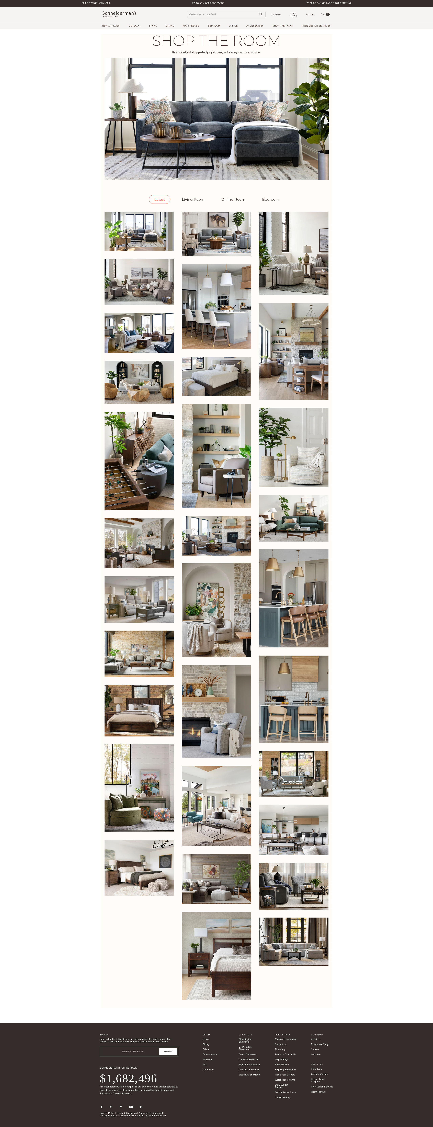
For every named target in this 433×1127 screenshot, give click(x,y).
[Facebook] (101, 1107)
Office (233, 25)
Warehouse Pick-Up (285, 1080)
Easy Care (316, 1069)
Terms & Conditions (127, 1113)
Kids (205, 1064)
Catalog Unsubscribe (285, 1039)
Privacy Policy (107, 1113)
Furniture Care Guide (285, 1054)
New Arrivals (111, 25)
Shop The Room (282, 25)
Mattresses (191, 25)
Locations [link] (246, 1034)
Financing (280, 1049)
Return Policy (282, 1064)
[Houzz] (141, 1107)
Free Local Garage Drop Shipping (328, 3)
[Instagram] (111, 1107)
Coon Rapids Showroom (245, 1048)
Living (153, 25)
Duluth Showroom (248, 1054)
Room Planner (318, 1092)
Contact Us (281, 1044)
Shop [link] (206, 1034)
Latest (159, 199)
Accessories (255, 25)
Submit (168, 1051)
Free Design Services (96, 3)
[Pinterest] (120, 1107)
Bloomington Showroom (245, 1040)
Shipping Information (285, 1069)
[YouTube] (131, 1107)
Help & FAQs (281, 1059)
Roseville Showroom (249, 1069)
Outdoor (135, 25)
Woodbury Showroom (249, 1074)
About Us (316, 1039)
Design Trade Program (318, 1080)
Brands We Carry (319, 1044)
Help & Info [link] (282, 1034)
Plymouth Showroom (249, 1064)
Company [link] (317, 1034)
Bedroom (214, 25)
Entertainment (210, 1054)
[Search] (260, 14)
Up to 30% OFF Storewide (208, 3)
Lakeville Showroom (249, 1059)
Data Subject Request (281, 1086)
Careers (315, 1049)
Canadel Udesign (319, 1074)
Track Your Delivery (285, 1074)
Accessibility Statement (151, 1113)
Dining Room (233, 199)
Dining (170, 25)
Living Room (193, 199)
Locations (316, 1054)
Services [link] (317, 1064)
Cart (325, 14)
